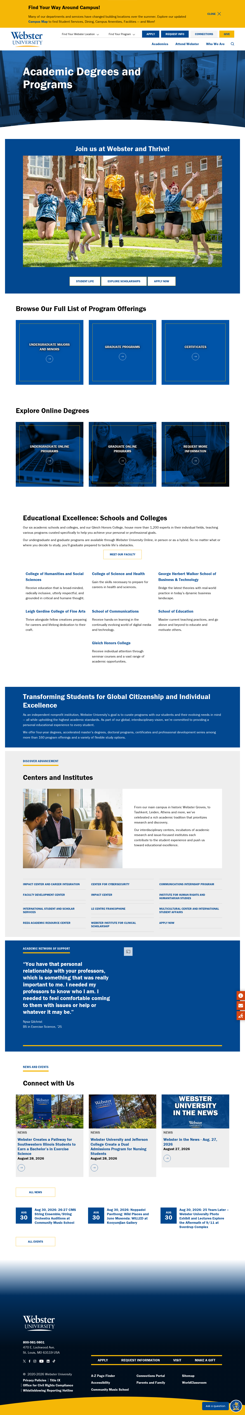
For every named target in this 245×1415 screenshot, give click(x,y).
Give (227, 34)
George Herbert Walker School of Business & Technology (187, 576)
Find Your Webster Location (78, 34)
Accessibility (100, 1382)
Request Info (175, 34)
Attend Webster (187, 44)
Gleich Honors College (111, 643)
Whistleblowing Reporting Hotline (48, 1390)
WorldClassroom (194, 1382)
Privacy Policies (34, 1380)
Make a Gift (205, 1360)
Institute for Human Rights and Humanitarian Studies (182, 896)
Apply (151, 34)
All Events (35, 1241)
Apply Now (161, 281)
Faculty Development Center (44, 894)
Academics (160, 44)
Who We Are (215, 44)
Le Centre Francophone (108, 908)
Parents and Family (150, 1382)
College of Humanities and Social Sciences (55, 576)
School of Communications (115, 611)
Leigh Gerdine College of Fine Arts (55, 611)
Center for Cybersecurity (110, 884)
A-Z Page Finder (103, 1376)
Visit (177, 1360)
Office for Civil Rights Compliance (48, 1385)
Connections (204, 34)
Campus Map (38, 21)
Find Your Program (120, 34)
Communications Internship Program (186, 884)
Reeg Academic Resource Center (46, 923)
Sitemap (188, 1376)
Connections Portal (150, 1376)
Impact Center (101, 894)
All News (35, 1192)
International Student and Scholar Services (49, 910)
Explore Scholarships (124, 281)
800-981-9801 (33, 1342)
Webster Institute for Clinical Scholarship (113, 924)
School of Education (175, 611)
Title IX (55, 1380)
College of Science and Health (118, 573)
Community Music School (110, 1389)
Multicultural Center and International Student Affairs (189, 910)
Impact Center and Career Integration (51, 884)
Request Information (140, 1360)
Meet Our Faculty (122, 554)
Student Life (85, 281)
